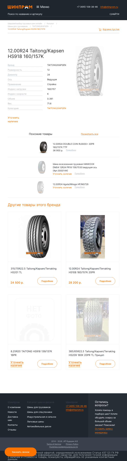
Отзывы (12, 429)
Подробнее (71, 150)
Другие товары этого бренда (34, 205)
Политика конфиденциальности (63, 447)
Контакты (13, 425)
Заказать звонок (20, 452)
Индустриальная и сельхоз (41, 416)
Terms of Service (54, 444)
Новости (12, 412)
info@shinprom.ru (109, 6)
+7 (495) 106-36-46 (87, 6)
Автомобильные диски (39, 426)
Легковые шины (35, 421)
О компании (14, 407)
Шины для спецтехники (39, 412)
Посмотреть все (89, 134)
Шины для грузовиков (38, 407)
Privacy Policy (72, 444)
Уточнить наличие (13, 119)
